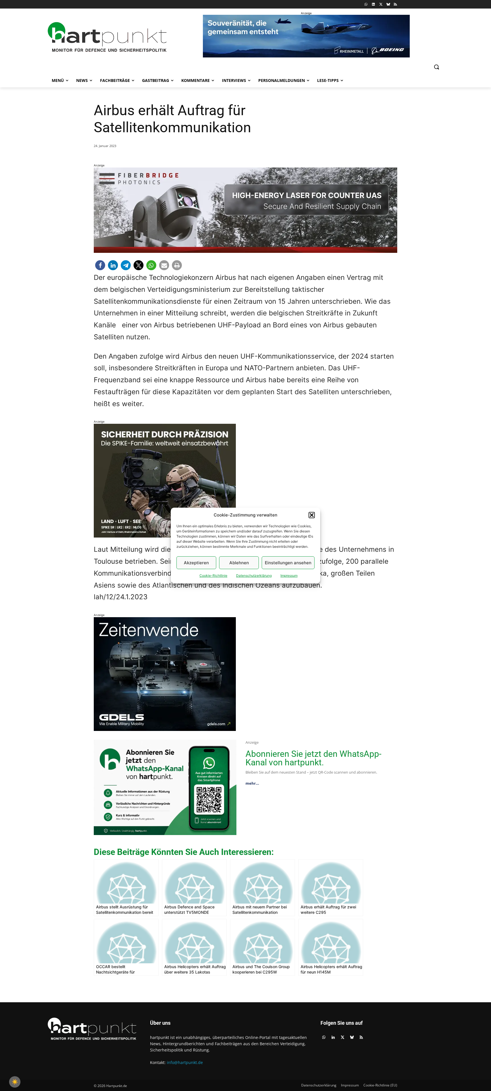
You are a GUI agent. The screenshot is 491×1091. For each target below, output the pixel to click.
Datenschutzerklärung (254, 575)
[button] (312, 515)
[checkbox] (14, 1082)
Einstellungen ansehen (288, 562)
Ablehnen (239, 562)
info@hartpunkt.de (185, 1062)
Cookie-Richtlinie (213, 575)
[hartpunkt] (107, 37)
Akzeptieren (196, 562)
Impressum (288, 575)
